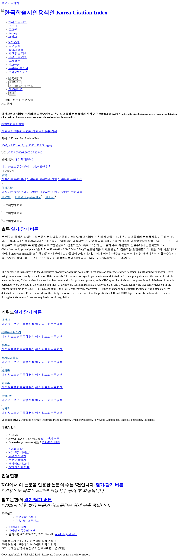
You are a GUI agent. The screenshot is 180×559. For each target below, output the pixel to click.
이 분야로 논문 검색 (70, 179)
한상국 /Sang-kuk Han (28, 197)
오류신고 (14, 25)
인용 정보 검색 (17, 57)
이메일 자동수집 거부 (21, 530)
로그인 (12, 29)
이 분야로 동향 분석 (13, 179)
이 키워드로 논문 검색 (49, 323)
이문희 (6, 197)
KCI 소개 (14, 42)
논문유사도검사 (18, 68)
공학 (4, 175)
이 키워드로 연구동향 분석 (17, 323)
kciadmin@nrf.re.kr (66, 534)
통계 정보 (14, 60)
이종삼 (49, 197)
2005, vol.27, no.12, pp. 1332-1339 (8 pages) (26, 145)
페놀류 (5, 383)
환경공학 (7, 187)
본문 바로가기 (10, 3)
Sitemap (12, 33)
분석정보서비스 (18, 71)
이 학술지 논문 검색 (44, 131)
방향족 (5, 370)
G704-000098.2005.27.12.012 (25, 152)
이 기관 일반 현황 (40, 166)
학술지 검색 (15, 49)
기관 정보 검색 (17, 53)
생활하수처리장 (11, 332)
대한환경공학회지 (12, 124)
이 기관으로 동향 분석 (15, 166)
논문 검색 (14, 46)
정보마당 (14, 64)
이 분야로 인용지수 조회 (42, 179)
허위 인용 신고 (17, 22)
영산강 (5, 319)
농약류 (5, 408)
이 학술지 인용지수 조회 (16, 131)
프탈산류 (7, 395)
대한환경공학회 (24, 159)
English (12, 36)
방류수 (5, 345)
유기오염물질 (9, 357)
